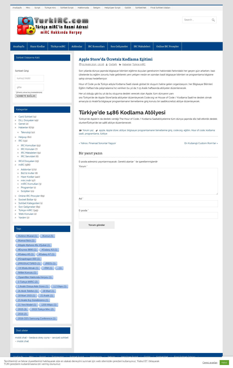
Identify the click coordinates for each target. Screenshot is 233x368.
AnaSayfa (17, 7)
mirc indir (26, 180)
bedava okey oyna (39, 337)
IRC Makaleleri (142, 46)
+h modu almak (28, 268)
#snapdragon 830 (29, 258)
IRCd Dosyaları (26, 161)
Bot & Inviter (27, 173)
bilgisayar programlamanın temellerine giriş (149, 130)
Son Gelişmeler (119, 46)
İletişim (96, 7)
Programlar (27, 187)
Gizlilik (128, 7)
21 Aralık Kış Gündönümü (33, 300)
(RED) (50, 263)
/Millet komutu (27, 272)
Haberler (126, 64)
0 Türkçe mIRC (28, 281)
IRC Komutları (96, 46)
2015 (22, 309)
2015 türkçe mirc (43, 309)
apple (102, 130)
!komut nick (26, 240)
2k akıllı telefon (28, 291)
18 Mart (48, 291)
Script (37, 7)
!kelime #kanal (27, 236)
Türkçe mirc (50, 7)
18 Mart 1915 (26, 295)
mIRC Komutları (29, 183)
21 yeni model (27, 304)
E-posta (84, 210)
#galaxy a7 (46, 254)
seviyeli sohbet (60, 337)
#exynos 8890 (27, 249)
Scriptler (25, 191)
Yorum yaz (88, 130)
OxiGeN (113, 64)
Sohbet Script (66, 7)
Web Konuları (26, 214)
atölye (122, 130)
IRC (20, 140)
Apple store (112, 130)
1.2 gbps (59, 286)
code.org (178, 130)
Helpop (23, 137)
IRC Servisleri (28, 156)
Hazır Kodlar (37, 46)
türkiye (103, 133)
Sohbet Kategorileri (29, 203)
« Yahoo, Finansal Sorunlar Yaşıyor (97, 143)
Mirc (28, 7)
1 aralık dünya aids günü (33, 286)
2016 (22, 313)
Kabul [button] (224, 362)
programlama (92, 133)
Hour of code (198, 130)
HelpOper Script (112, 7)
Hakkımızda (83, 7)
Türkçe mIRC (58, 46)
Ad (81, 199)
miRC (21, 164)
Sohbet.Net (140, 7)
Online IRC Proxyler (167, 46)
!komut (47, 236)
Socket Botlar (26, 199)
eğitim (187, 130)
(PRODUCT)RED (29, 263)
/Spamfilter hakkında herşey (35, 277)
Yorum (83, 166)
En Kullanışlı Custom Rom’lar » (201, 143)
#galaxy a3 (49, 249)
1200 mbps (48, 304)
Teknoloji (26, 132)
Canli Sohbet (25, 116)
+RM (48, 268)
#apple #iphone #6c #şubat (34, 245)
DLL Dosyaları (26, 120)
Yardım (22, 217)
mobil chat (21, 337)
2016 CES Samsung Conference (36, 318)
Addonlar (76, 46)
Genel (22, 123)
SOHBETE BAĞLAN (25, 96)
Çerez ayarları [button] (210, 362)
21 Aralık (46, 295)
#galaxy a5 (26, 254)
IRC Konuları (27, 149)
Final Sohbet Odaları (160, 7)
